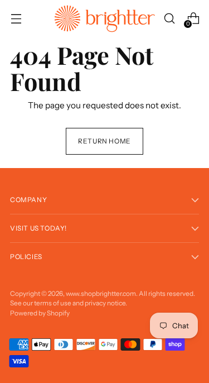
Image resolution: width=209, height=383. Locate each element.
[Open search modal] (169, 18)
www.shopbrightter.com (101, 293)
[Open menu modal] (15, 18)
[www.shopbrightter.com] (105, 18)
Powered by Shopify (40, 313)
